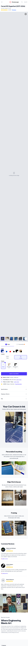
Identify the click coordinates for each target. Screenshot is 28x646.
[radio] (3, 365)
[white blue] (6, 351)
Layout (2, 354)
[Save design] (26, 14)
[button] (14, 174)
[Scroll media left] (4, 427)
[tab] (2, 338)
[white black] (13, 351)
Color (2, 348)
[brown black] (20, 351)
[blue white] (2, 351)
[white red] (9, 351)
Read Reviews (18, 384)
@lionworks (5, 558)
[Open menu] (2, 2)
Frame (2, 361)
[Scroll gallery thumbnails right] (25, 338)
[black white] (17, 351)
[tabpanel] (14, 174)
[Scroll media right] (24, 427)
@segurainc (5, 573)
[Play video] (14, 427)
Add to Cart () (14, 373)
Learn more (18, 379)
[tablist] (14, 344)
